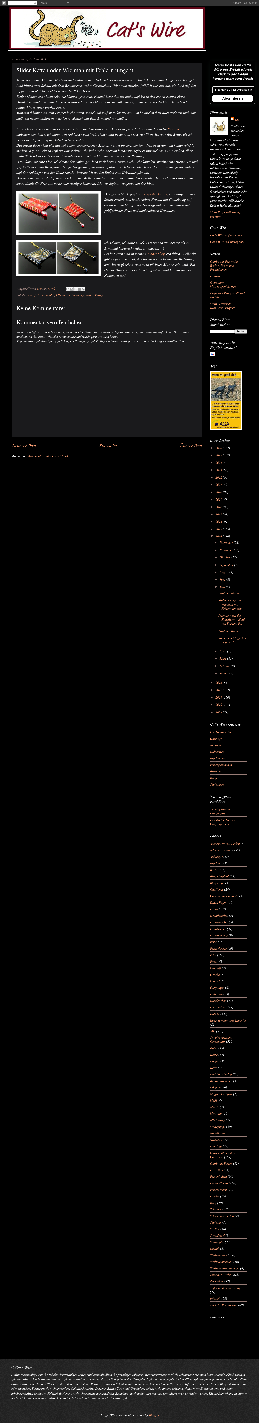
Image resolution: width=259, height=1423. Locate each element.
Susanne (174, 128)
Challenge (216, 889)
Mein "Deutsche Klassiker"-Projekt (222, 305)
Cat (237, 119)
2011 (219, 697)
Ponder (214, 1196)
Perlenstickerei (220, 1183)
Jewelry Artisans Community (221, 811)
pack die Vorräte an (223, 1304)
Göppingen (217, 987)
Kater (214, 1048)
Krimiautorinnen (221, 1080)
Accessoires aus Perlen (225, 843)
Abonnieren (232, 98)
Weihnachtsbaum (221, 1261)
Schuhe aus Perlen (222, 1215)
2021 (219, 484)
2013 (219, 682)
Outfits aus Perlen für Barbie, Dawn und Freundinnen (224, 265)
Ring (213, 1202)
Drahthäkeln (218, 915)
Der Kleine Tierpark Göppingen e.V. (223, 821)
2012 (219, 689)
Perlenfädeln (218, 1176)
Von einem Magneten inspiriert (232, 639)
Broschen (216, 771)
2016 (219, 521)
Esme (213, 941)
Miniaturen (217, 1120)
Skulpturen (217, 784)
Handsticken (218, 1000)
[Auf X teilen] (75, 289)
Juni (223, 579)
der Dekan (217, 1281)
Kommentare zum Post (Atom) (48, 455)
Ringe (214, 777)
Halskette (216, 994)
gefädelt (215, 1298)
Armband (216, 863)
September (227, 564)
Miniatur (216, 1113)
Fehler (50, 295)
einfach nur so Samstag (225, 1287)
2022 (219, 477)
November (227, 550)
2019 (219, 499)
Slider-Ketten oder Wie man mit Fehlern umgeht (230, 604)
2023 (219, 469)
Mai (223, 587)
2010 (219, 704)
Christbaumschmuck (223, 895)
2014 (219, 536)
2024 (219, 462)
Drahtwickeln (219, 935)
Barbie (214, 869)
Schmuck (216, 1209)
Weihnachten (218, 1255)
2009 (219, 712)
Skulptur (215, 1222)
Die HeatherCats (221, 731)
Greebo (215, 974)
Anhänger (216, 745)
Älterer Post (191, 445)
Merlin (214, 1107)
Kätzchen (216, 1087)
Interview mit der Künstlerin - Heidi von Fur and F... (232, 619)
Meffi (213, 1100)
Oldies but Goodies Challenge (223, 1154)
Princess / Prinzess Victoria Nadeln (228, 295)
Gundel (215, 981)
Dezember (227, 542)
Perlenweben (75, 295)
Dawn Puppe (218, 902)
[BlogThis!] (72, 289)
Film (213, 954)
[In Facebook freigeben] (79, 289)
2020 (219, 492)
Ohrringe (216, 738)
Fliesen (61, 295)
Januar (224, 673)
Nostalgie (216, 1139)
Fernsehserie (218, 948)
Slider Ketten (94, 295)
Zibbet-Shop (156, 253)
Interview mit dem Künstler (228, 1020)
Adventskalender (221, 850)
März (223, 658)
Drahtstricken (219, 922)
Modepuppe (217, 1126)
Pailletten (216, 1169)
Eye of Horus (35, 295)
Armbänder (217, 758)
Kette (213, 1067)
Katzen (214, 1061)
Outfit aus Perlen (221, 1163)
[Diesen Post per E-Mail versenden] (68, 289)
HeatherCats (218, 1007)
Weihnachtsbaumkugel (224, 1268)
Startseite (108, 445)
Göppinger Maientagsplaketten (223, 284)
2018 (219, 506)
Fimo (213, 961)
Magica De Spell (221, 1093)
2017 (219, 514)
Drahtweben (218, 928)
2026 (219, 447)
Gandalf (215, 967)
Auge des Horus (155, 194)
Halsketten (217, 751)
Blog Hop (216, 882)
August (224, 572)
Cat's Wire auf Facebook (226, 235)
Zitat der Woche (228, 593)
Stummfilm (217, 1241)
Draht (214, 909)
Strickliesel (217, 1235)
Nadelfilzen (217, 1133)
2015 (219, 529)
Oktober (225, 557)
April (223, 651)
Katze (214, 1054)
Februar (225, 665)
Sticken (215, 1228)
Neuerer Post (24, 445)
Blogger (154, 1414)
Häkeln (215, 1013)
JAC (212, 1030)
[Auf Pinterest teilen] (83, 289)
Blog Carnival (219, 876)
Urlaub (214, 1248)
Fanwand (216, 276)
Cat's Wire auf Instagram (227, 241)
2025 (219, 455)
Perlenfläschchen (221, 764)
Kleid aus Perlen (221, 1074)
